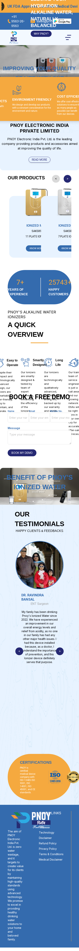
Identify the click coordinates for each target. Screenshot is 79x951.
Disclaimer (45, 838)
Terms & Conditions (51, 854)
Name (11, 411)
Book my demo (22, 452)
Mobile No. (56, 411)
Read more (39, 159)
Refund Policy (48, 843)
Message (14, 428)
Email (32, 411)
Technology (46, 832)
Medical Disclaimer (51, 859)
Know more (37, 248)
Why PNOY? (41, 33)
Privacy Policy (48, 848)
